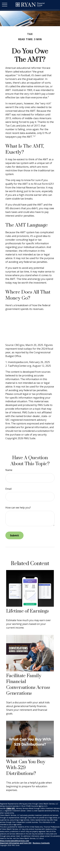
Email (8, 488)
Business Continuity (41, 843)
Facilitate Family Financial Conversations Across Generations (28, 684)
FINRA (8, 808)
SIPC (13, 808)
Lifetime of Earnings (27, 611)
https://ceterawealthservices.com (14, 841)
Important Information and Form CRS (15, 843)
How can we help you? (18, 507)
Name (8, 470)
